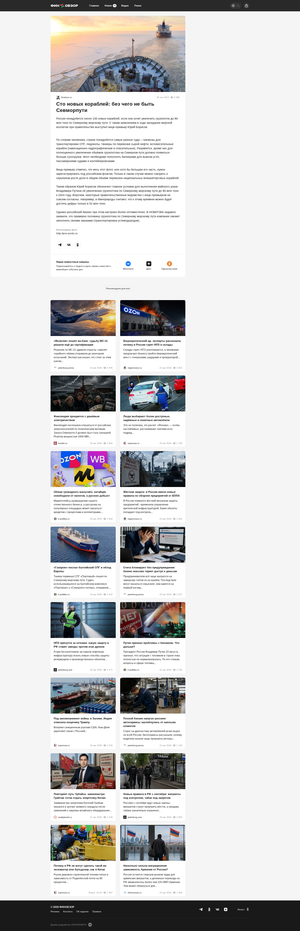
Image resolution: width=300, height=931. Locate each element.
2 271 (110, 670)
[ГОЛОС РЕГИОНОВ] (125, 367)
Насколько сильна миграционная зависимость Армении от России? (145, 867)
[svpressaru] (125, 443)
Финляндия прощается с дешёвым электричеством (77, 418)
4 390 (110, 367)
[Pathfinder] (125, 892)
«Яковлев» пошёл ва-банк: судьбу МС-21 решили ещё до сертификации (81, 342)
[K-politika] (55, 519)
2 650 (110, 519)
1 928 (179, 892)
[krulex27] (58, 97)
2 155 (110, 745)
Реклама (55, 911)
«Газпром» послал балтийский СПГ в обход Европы (82, 569)
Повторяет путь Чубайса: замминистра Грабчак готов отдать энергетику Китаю (80, 795)
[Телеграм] (201, 909)
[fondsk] (55, 443)
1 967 (110, 892)
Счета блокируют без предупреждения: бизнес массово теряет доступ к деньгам (150, 569)
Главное (94, 5)
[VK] (217, 909)
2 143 (179, 745)
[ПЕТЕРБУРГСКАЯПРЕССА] (55, 367)
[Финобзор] (64, 5)
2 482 (179, 519)
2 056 (179, 817)
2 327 (179, 594)
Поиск (137, 5)
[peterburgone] (55, 670)
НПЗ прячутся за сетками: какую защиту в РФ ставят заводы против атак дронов (81, 644)
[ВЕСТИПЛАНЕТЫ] (55, 817)
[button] (60, 245)
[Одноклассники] (209, 909)
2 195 (179, 670)
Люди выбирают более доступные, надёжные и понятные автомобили (146, 418)
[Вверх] (244, 909)
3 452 (179, 367)
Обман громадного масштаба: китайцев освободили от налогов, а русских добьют (82, 493)
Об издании (82, 911)
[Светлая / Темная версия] (235, 6)
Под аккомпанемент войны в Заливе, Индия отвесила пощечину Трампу (83, 720)
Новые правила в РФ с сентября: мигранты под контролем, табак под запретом (152, 795)
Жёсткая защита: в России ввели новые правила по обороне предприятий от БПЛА (151, 493)
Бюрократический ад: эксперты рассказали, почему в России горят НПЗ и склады (152, 342)
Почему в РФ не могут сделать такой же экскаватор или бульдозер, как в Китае (80, 867)
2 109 (110, 817)
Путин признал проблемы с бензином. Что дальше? (151, 644)
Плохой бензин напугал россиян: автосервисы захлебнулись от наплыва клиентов (149, 722)
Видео (125, 5)
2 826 (110, 443)
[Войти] (246, 6)
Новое (110, 5)
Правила (96, 911)
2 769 (179, 443)
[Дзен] (226, 909)
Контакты (68, 911)
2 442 (110, 594)
